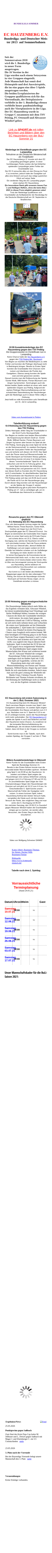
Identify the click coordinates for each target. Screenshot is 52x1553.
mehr (21, 1441)
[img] (26, 13)
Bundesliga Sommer (26, 24)
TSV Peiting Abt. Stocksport (30, 359)
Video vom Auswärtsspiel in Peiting (26, 417)
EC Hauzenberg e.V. (36, 357)
